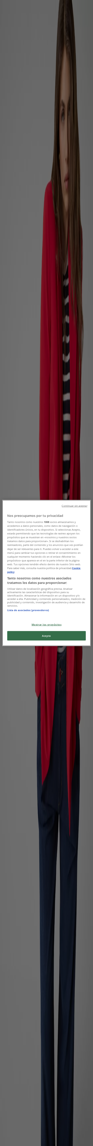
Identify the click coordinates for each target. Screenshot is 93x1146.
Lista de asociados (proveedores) (28, 610)
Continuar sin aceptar (74, 505)
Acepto (46, 635)
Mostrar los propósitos (47, 624)
